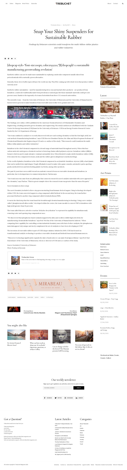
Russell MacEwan (105, 258)
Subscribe (34, 3)
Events (81, 428)
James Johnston (104, 252)
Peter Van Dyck (104, 266)
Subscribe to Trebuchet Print (74, 464)
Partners (82, 435)
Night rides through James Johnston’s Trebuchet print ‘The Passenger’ (113, 195)
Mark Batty (103, 247)
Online (11, 3)
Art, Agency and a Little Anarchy (63, 454)
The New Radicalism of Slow (62, 442)
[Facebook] (5, 58)
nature (37, 297)
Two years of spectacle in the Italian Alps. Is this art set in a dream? (83, 347)
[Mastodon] (8, 58)
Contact (115, 3)
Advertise (56, 464)
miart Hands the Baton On (61, 452)
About (109, 3)
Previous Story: (34, 312)
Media (92, 464)
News (73, 25)
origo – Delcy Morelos (107, 308)
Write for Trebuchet (118, 464)
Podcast (82, 437)
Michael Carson (104, 249)
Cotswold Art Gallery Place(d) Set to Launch (114, 127)
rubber (42, 297)
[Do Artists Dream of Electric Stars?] (16, 335)
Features (82, 430)
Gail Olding (103, 263)
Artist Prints (25, 3)
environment (11, 297)
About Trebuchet (84, 423)
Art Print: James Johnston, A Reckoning (113, 183)
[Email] (12, 58)
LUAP (102, 255)
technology (49, 297)
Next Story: (66, 312)
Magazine (18, 3)
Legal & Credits (86, 464)
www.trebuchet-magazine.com (30, 263)
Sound (81, 441)
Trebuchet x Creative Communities (103, 464)
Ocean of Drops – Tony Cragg (109, 299)
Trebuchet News (55, 25)
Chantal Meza (104, 260)
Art (6, 3)
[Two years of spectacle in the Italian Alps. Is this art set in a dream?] (84, 336)
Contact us (63, 464)
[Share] (15, 58)
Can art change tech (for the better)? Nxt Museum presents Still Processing (61, 349)
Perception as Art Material (61, 435)
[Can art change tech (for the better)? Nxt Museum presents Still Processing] (62, 336)
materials (30, 297)
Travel (81, 444)
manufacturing (21, 297)
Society (82, 439)
